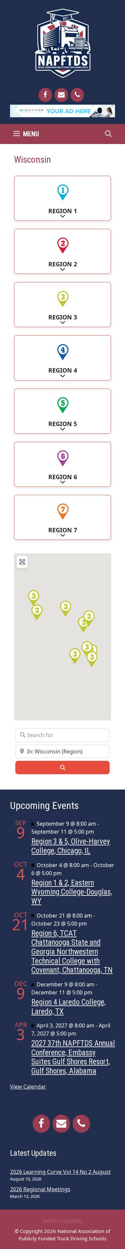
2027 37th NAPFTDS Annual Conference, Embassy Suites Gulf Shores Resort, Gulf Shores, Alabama (73, 1057)
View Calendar (28, 1086)
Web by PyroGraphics (62, 1220)
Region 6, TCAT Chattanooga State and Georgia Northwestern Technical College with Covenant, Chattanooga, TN (72, 952)
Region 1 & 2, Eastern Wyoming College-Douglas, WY (71, 892)
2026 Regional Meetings (40, 1189)
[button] (65, 609)
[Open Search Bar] (108, 134)
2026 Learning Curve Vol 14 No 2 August (60, 1171)
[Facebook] (45, 95)
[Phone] (77, 95)
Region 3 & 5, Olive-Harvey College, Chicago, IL (70, 846)
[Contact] (61, 95)
